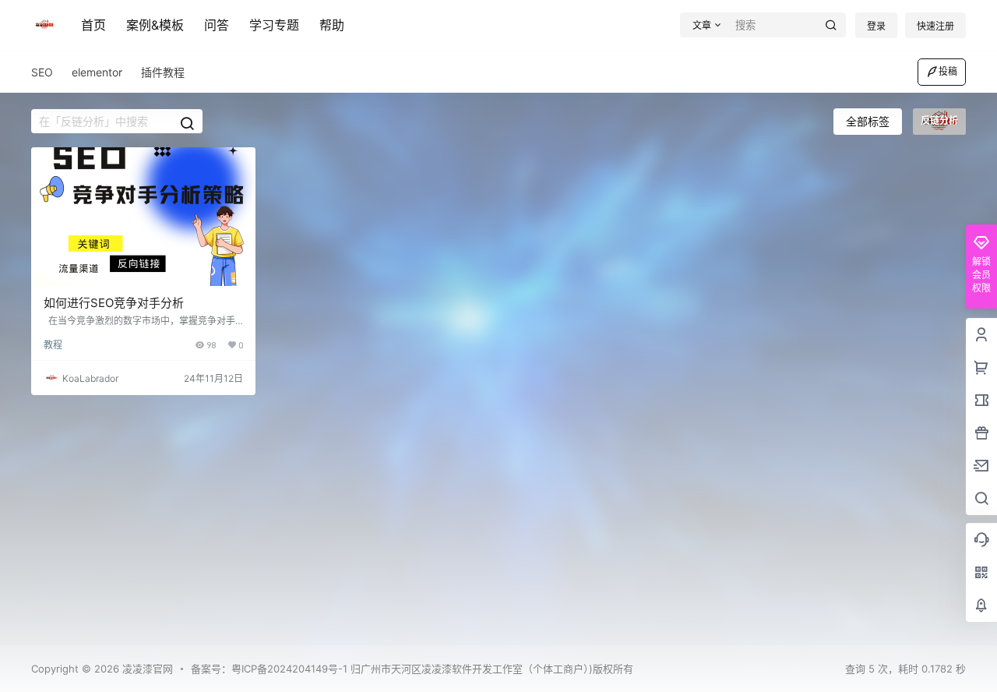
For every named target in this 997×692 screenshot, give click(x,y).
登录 (876, 26)
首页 (93, 25)
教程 (53, 345)
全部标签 (868, 121)
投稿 (948, 71)
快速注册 (935, 26)
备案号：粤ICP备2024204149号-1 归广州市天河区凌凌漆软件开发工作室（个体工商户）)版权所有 (412, 668)
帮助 (331, 25)
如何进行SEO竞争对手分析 (114, 302)
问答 (216, 25)
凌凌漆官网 (146, 668)
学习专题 (274, 25)
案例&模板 (155, 25)
